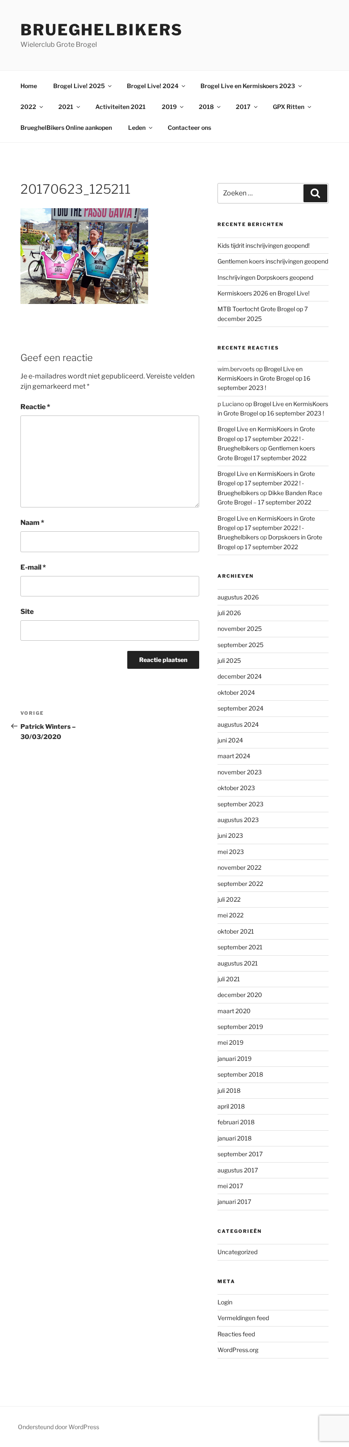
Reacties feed (236, 1334)
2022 (28, 106)
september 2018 (240, 1074)
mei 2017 (230, 1185)
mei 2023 (230, 851)
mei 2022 (230, 915)
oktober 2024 (236, 692)
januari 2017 (234, 1201)
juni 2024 (230, 740)
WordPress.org (237, 1349)
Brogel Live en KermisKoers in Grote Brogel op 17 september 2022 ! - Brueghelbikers (266, 438)
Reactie (35, 407)
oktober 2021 (235, 931)
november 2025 (239, 628)
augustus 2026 (238, 597)
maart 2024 (233, 755)
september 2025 (240, 644)
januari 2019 (234, 1058)
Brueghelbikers (101, 29)
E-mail (33, 567)
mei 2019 (230, 1042)
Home (28, 85)
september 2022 (240, 883)
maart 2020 (234, 1010)
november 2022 (239, 867)
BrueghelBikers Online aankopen (66, 127)
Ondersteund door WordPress (58, 1426)
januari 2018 (234, 1138)
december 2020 (239, 994)
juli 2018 (228, 1090)
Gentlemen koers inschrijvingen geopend (272, 261)
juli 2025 (229, 660)
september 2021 (240, 947)
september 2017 (240, 1154)
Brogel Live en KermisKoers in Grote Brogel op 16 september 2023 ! (263, 378)
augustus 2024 (238, 724)
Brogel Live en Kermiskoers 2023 (247, 85)
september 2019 (240, 1026)
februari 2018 (236, 1122)
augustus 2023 (238, 819)
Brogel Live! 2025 (79, 85)
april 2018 (231, 1106)
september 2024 (240, 708)
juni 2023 (230, 835)
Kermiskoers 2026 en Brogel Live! (263, 293)
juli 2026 (229, 612)
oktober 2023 (236, 787)
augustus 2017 (237, 1170)
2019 (169, 106)
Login (224, 1302)
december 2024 (239, 676)
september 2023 (240, 804)
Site (27, 611)
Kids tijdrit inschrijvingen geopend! (263, 245)
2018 (206, 106)
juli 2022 (228, 899)
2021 (65, 106)
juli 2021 (228, 979)
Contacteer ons (189, 127)
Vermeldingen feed (243, 1317)
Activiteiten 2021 (120, 106)
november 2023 (239, 772)
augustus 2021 (237, 963)
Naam (32, 523)
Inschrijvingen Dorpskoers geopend (265, 277)
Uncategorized (237, 1251)
